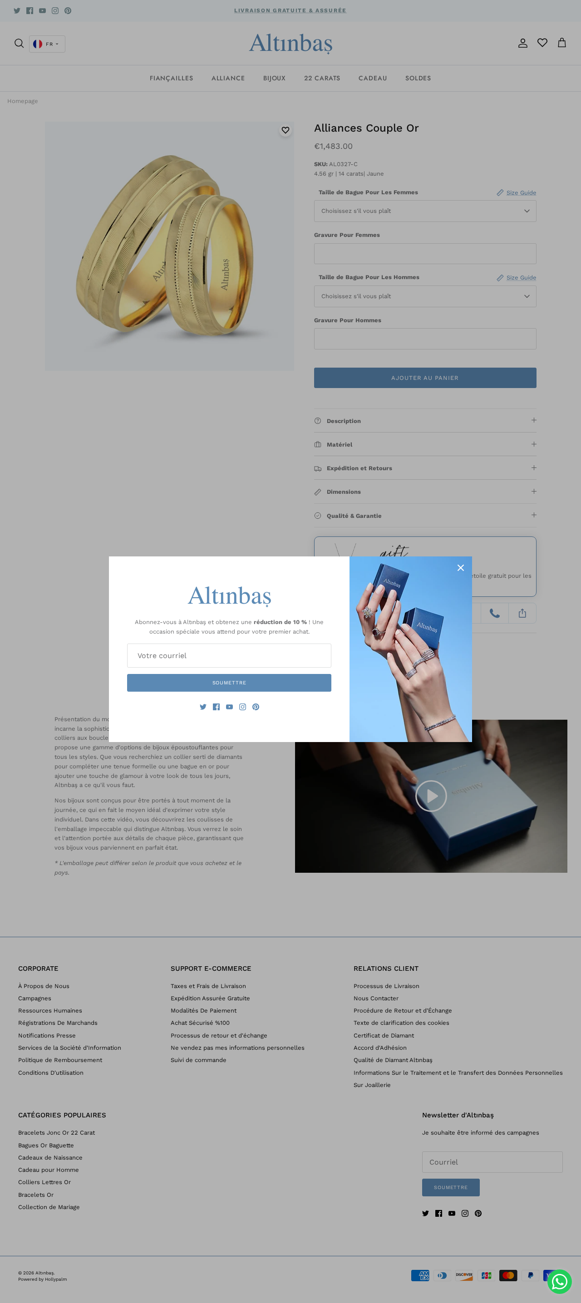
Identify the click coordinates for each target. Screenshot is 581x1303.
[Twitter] (203, 706)
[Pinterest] (255, 706)
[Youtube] (229, 706)
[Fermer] (461, 568)
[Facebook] (216, 706)
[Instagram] (242, 706)
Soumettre (229, 683)
